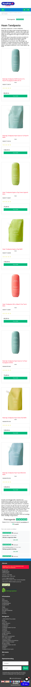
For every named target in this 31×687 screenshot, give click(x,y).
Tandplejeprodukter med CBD (9, 644)
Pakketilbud (4, 646)
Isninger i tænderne (6, 633)
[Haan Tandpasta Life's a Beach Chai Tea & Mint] (15, 288)
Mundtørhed (5, 634)
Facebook (13, 678)
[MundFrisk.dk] (8, 4)
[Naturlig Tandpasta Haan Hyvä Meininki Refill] (15, 456)
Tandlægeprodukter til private (9, 627)
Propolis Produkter (6, 639)
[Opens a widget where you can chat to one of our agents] (25, 684)
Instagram (18, 678)
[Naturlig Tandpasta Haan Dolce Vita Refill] (15, 401)
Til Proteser (4, 630)
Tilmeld (25, 668)
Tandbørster (5, 626)
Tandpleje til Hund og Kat (7, 649)
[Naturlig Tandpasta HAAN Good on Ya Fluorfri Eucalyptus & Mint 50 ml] (15, 63)
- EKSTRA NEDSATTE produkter (9, 619)
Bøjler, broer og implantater (8, 636)
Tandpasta (4, 629)
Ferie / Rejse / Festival (7, 637)
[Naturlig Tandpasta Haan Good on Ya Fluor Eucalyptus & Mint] (15, 345)
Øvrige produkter (6, 643)
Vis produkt (15, 96)
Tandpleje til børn (6, 632)
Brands (3, 620)
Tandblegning (5, 624)
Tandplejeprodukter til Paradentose (10, 640)
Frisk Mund (4, 622)
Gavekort (4, 647)
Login (3, 654)
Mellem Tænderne (6, 623)
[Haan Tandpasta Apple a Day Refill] (15, 233)
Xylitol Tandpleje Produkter (8, 642)
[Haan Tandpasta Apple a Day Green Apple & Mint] (15, 176)
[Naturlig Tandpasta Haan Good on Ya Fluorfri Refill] (15, 119)
